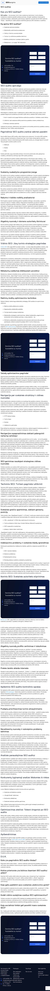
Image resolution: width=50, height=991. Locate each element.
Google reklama (17, 980)
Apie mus (40, 971)
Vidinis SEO (4, 247)
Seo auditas (16, 973)
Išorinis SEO (16, 977)
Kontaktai (40, 973)
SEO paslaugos (10, 692)
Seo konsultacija (17, 982)
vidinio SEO (15, 839)
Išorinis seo (4, 619)
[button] (43, 2)
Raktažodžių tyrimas (18, 978)
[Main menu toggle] (2, 2)
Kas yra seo (29, 971)
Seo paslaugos (17, 971)
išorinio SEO (21, 839)
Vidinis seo (16, 975)
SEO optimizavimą (11, 326)
